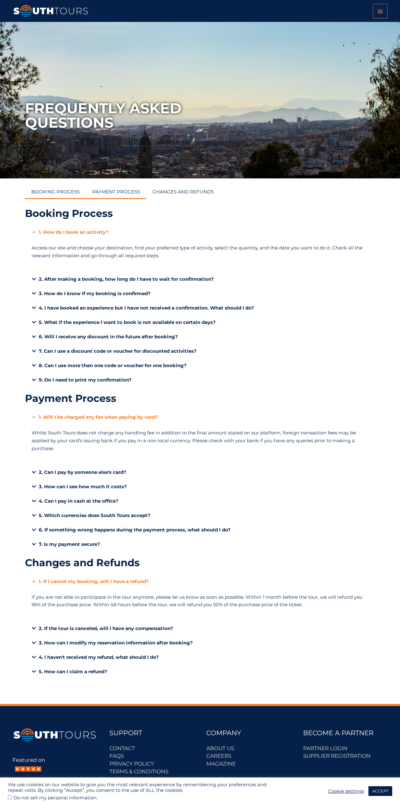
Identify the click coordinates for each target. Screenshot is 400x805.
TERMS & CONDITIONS (138, 771)
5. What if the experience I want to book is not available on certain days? (127, 322)
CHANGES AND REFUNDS (183, 192)
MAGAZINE (221, 764)
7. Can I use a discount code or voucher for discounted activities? (118, 351)
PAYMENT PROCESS (116, 192)
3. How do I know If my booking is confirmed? (95, 293)
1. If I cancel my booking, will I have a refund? (94, 581)
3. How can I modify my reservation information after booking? (116, 643)
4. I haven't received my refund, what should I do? (99, 657)
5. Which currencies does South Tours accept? (94, 515)
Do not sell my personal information (55, 798)
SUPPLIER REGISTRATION (337, 756)
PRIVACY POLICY (131, 764)
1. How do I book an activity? (74, 232)
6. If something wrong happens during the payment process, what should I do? (135, 530)
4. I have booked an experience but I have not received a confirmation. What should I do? (146, 308)
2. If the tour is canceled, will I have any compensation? (106, 628)
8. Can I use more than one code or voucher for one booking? (113, 365)
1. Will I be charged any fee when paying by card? (98, 417)
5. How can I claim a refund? (73, 671)
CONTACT (122, 748)
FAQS (116, 756)
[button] (200, 232)
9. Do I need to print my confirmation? (85, 380)
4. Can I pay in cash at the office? (78, 501)
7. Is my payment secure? (69, 544)
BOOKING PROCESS (55, 192)
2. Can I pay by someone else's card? (82, 472)
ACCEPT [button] (380, 790)
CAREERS (218, 756)
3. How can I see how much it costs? (83, 487)
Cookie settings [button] (346, 791)
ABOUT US (220, 748)
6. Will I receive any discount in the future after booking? (108, 337)
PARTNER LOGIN (325, 748)
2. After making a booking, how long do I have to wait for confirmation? (126, 279)
